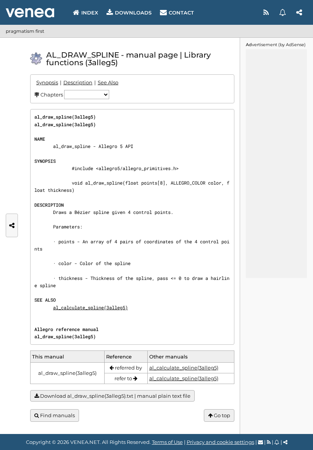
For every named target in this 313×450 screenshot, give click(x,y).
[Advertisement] (276, 163)
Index (89, 13)
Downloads (133, 13)
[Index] (30, 13)
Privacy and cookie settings (220, 442)
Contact (181, 13)
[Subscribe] (283, 12)
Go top (221, 415)
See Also (108, 82)
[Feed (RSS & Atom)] (267, 12)
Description (77, 82)
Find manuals (57, 415)
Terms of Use (167, 442)
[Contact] (260, 442)
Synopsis (47, 82)
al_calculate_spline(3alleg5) (90, 307)
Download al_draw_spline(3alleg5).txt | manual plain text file (114, 396)
